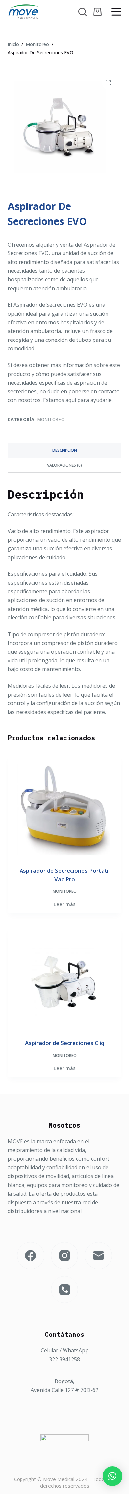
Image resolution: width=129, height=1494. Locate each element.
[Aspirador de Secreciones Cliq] (64, 982)
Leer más (65, 904)
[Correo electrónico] (98, 1255)
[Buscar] (82, 12)
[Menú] (116, 12)
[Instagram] (64, 1255)
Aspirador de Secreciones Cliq (64, 1043)
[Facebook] (30, 1255)
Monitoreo (51, 419)
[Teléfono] (64, 1289)
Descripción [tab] (64, 450)
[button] (112, 1476)
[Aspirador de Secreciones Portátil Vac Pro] (64, 809)
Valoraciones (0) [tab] (64, 465)
